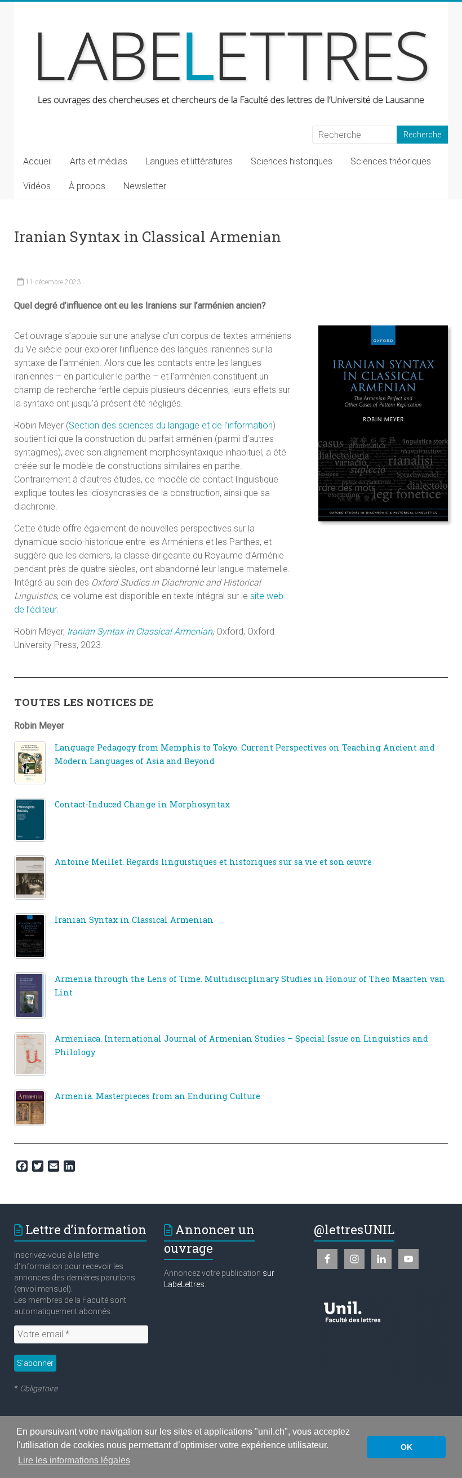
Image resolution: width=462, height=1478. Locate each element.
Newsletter (144, 186)
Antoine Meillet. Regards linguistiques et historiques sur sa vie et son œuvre (213, 861)
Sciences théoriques (390, 161)
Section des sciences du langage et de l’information (171, 425)
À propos (87, 186)
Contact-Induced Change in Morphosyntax (142, 804)
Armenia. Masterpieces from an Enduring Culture (157, 1096)
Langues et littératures (189, 161)
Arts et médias (98, 161)
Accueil (37, 161)
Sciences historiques (291, 161)
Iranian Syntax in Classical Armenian (139, 631)
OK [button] (406, 1447)
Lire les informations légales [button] (74, 1460)
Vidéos (37, 186)
